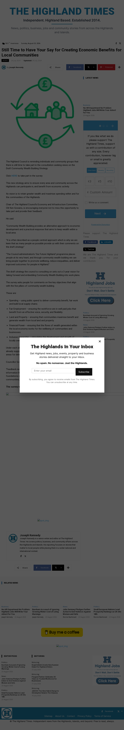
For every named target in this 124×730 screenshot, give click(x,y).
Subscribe (83, 371)
